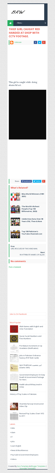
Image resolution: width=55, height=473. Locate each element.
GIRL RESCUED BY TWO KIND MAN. (24, 248)
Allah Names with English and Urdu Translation (31, 327)
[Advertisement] (27, 64)
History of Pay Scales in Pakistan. (23, 394)
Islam (13, 432)
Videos (13, 459)
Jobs (13, 441)
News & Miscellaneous (19, 450)
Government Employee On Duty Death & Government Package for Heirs (32, 377)
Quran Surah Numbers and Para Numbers (30, 337)
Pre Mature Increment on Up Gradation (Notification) (30, 347)
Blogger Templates (38, 466)
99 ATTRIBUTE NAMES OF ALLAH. (32, 254)
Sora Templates (23, 466)
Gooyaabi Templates (28, 468)
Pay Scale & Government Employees (24, 455)
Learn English (16, 446)
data (13, 428)
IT (12, 437)
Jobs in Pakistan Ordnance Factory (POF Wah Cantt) (30, 356)
